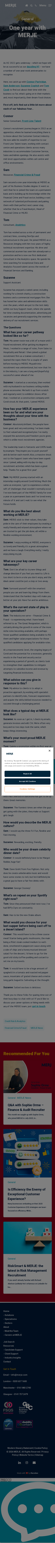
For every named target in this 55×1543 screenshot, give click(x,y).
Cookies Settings (27, 789)
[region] (27, 771)
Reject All (27, 774)
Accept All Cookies (27, 781)
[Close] (49, 750)
